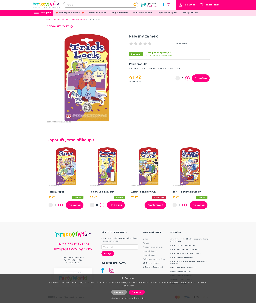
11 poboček (152, 6)
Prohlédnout (155, 205)
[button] (187, 5)
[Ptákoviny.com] (46, 4)
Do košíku (201, 78)
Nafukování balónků (143, 12)
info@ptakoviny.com (73, 249)
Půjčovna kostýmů (167, 12)
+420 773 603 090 (73, 244)
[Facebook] (163, 5)
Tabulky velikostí (190, 12)
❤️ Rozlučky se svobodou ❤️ (70, 12)
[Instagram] (168, 5)
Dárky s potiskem (119, 12)
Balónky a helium (97, 12)
